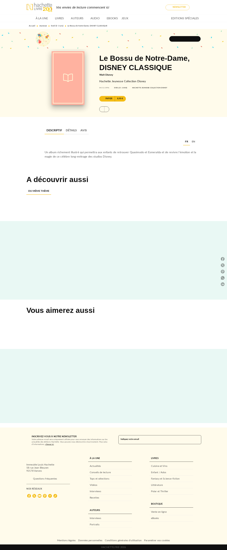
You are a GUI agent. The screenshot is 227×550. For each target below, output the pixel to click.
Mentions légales (66, 540)
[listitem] (29, 495)
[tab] (30, 18)
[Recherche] (197, 7)
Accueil (32, 26)
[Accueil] (39, 7)
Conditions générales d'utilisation (123, 540)
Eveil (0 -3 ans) (57, 26)
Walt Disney (106, 75)
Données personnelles (90, 540)
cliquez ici (49, 444)
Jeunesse (43, 26)
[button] (177, 7)
